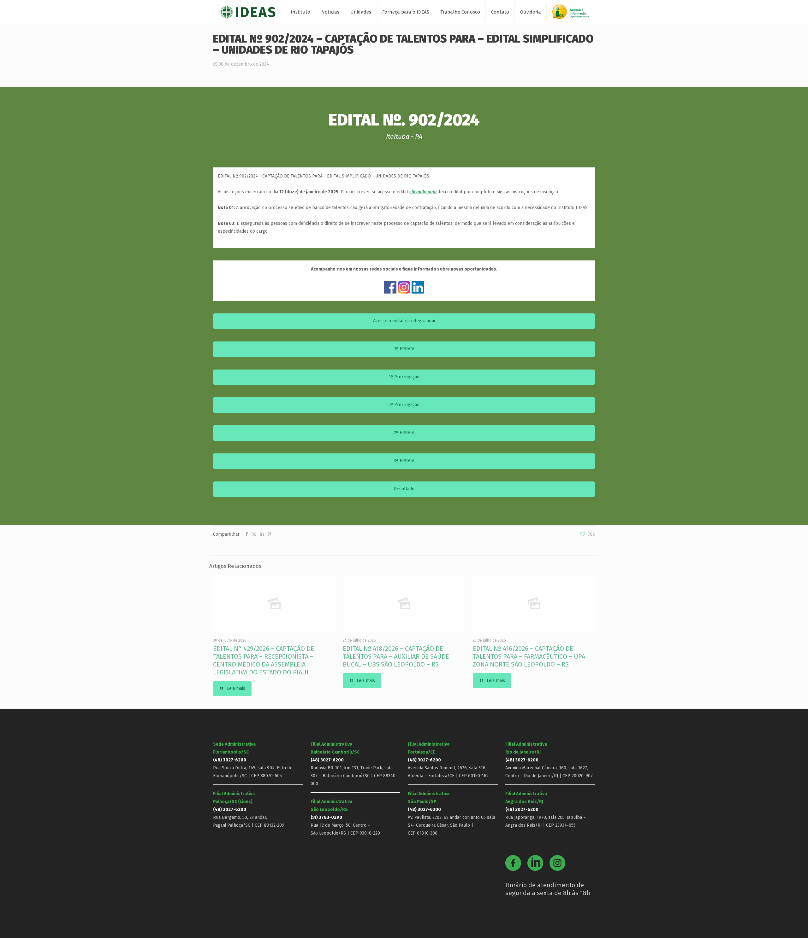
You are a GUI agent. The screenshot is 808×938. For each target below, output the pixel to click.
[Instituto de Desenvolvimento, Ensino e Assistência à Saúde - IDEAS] (247, 12)
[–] (573, 14)
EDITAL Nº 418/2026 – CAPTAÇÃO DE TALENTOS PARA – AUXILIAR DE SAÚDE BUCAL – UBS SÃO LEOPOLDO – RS (396, 656)
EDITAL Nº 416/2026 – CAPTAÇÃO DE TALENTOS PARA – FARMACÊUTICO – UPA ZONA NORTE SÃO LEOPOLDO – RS (529, 656)
